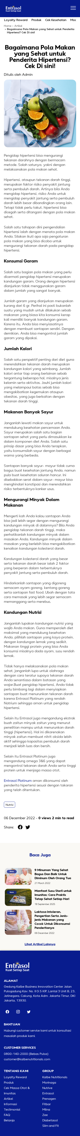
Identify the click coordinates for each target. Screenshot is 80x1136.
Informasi (10, 1104)
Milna (46, 1109)
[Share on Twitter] (27, 827)
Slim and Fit (50, 1126)
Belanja (9, 1120)
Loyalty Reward (16, 20)
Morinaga (49, 1082)
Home (7, 25)
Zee (45, 1115)
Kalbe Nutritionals (54, 1077)
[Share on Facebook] (20, 827)
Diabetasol (50, 1120)
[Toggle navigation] (73, 8)
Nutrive (47, 1088)
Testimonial (12, 1109)
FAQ (7, 1115)
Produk (36, 20)
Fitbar (46, 1104)
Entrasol (48, 1093)
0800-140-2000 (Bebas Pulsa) (26, 1054)
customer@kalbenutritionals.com (27, 1059)
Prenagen (49, 1099)
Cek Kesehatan (55, 20)
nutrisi (9, 804)
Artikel (18, 25)
